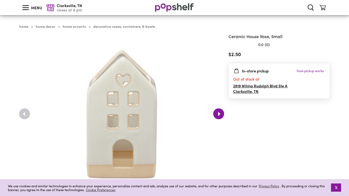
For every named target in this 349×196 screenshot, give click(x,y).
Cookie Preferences (100, 189)
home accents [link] (74, 26)
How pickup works (310, 70)
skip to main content (2, 0)
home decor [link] (45, 26)
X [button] (336, 187)
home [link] (23, 26)
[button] (325, 55)
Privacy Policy (269, 186)
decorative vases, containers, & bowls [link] (124, 26)
